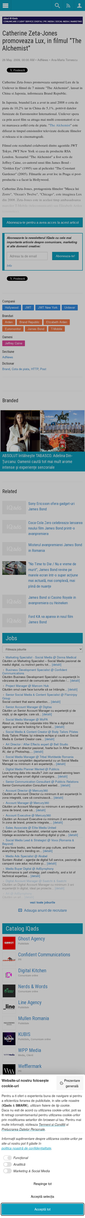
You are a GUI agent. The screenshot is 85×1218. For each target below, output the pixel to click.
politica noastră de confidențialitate (26, 1148)
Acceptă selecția (42, 1196)
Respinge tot (43, 1183)
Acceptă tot (42, 1209)
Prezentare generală (72, 1083)
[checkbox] (15, 1157)
